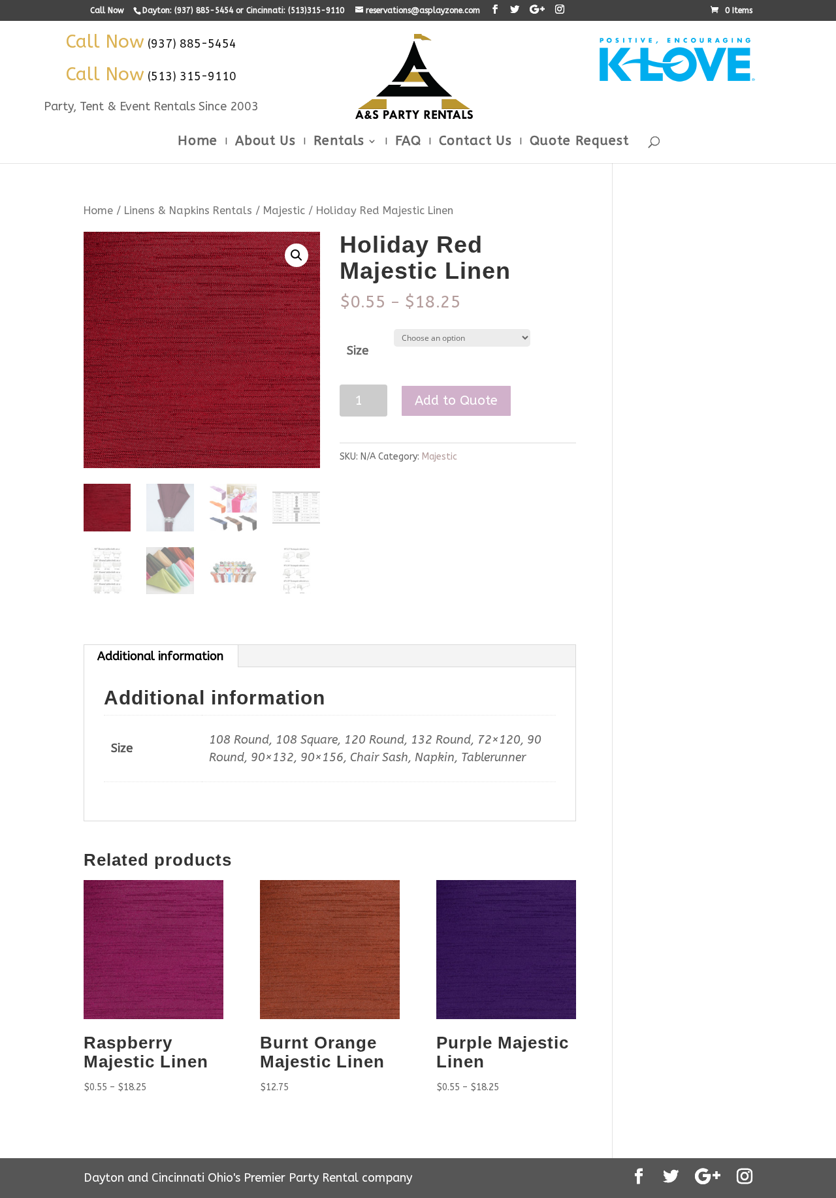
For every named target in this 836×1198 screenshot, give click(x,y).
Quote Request (579, 142)
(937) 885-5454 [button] (192, 44)
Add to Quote (456, 400)
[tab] (160, 656)
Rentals (339, 142)
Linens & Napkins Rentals (188, 210)
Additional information (160, 656)
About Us (265, 142)
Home (197, 142)
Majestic (284, 210)
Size (357, 350)
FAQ (408, 142)
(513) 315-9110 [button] (192, 76)
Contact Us (475, 142)
